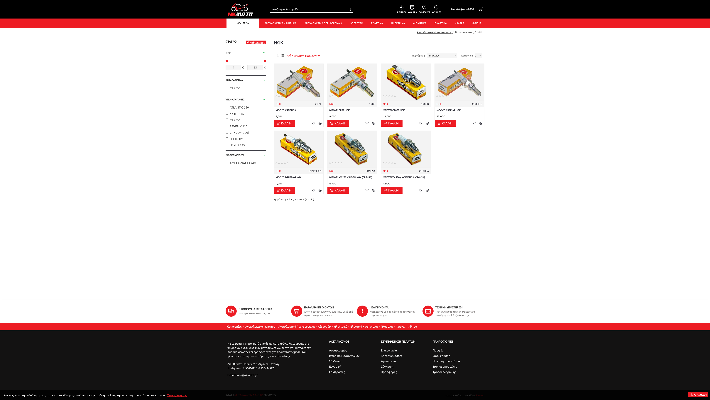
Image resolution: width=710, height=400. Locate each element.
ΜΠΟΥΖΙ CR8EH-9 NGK (449, 110)
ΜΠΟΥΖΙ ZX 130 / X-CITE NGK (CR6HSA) (404, 177)
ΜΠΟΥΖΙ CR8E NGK (339, 110)
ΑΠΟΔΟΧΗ (700, 394)
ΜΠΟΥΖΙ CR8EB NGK (394, 110)
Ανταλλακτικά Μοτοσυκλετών (434, 32)
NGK (278, 104)
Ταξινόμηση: (418, 55)
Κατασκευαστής (464, 32)
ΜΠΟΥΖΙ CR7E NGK (286, 110)
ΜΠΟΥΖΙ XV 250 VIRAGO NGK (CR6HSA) (350, 177)
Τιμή (228, 52)
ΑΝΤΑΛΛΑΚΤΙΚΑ (234, 80)
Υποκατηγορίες (235, 99)
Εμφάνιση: (467, 55)
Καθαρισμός (257, 42)
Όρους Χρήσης (177, 395)
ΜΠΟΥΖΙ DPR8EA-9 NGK (288, 177)
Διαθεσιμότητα (235, 155)
